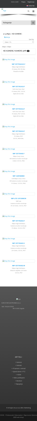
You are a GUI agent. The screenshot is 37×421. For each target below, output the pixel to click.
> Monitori (18, 381)
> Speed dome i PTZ (18, 372)
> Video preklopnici (18, 378)
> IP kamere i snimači (18, 368)
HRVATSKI (31, 6)
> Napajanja (18, 384)
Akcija (8, 37)
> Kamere (18, 362)
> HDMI (18, 375)
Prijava (23, 2)
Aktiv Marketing (25, 408)
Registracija (31, 2)
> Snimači (18, 365)
